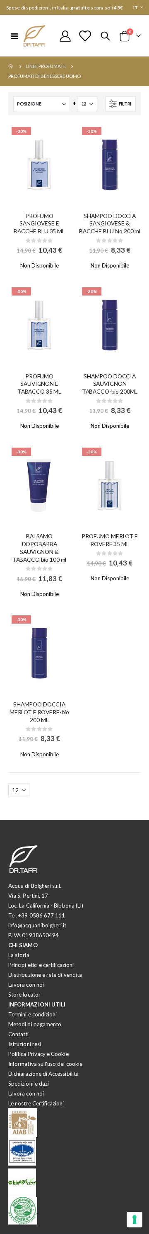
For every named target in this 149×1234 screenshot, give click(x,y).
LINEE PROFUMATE (46, 66)
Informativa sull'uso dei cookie (45, 1063)
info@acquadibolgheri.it (37, 925)
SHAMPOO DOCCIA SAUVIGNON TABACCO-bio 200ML (110, 384)
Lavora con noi (26, 984)
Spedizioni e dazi (28, 1083)
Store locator (24, 994)
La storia (18, 955)
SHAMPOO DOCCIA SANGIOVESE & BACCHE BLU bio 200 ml (109, 223)
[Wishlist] (84, 36)
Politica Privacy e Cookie (38, 1054)
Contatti (18, 1034)
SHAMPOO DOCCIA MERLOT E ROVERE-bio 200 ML (39, 712)
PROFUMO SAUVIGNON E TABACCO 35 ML (39, 384)
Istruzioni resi (24, 1044)
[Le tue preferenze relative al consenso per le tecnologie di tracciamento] (134, 1219)
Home (11, 66)
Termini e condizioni (32, 1014)
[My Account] (65, 36)
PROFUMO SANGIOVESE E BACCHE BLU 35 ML (39, 223)
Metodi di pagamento (34, 1024)
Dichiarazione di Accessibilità (43, 1073)
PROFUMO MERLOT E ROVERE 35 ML (110, 540)
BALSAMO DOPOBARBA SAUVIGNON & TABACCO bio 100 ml (39, 548)
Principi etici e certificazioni (41, 965)
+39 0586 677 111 (41, 915)
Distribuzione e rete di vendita (45, 974)
